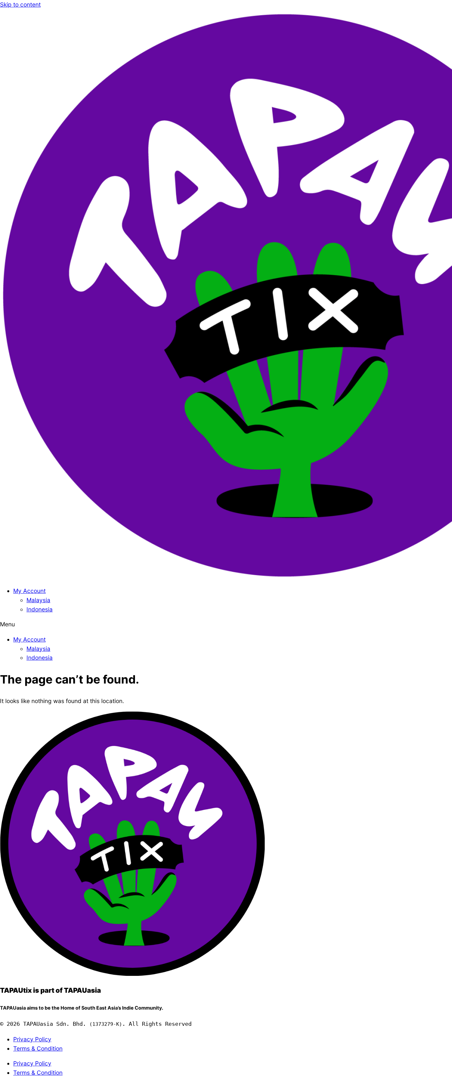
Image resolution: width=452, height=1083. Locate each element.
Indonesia (39, 609)
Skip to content (20, 4)
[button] (226, 624)
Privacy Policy (32, 1039)
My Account (29, 590)
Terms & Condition (38, 1048)
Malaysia (38, 600)
